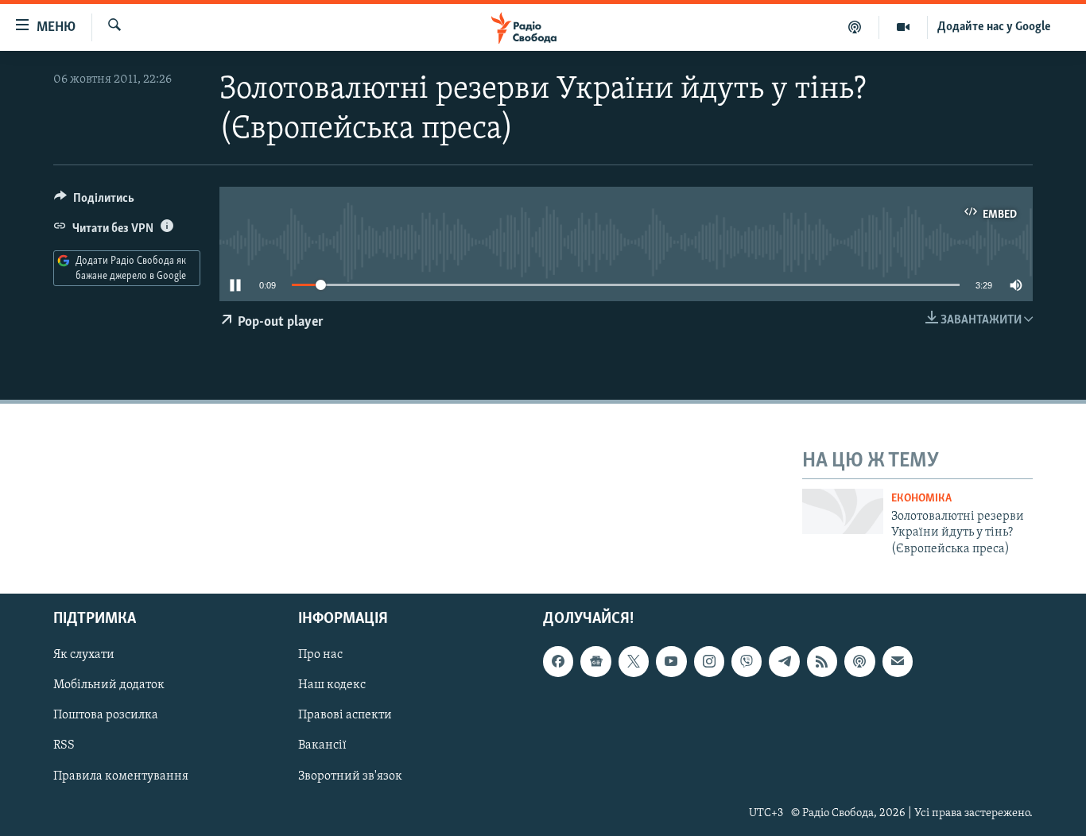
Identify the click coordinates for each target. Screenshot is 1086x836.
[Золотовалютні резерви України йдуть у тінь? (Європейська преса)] (842, 511)
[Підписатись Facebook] (558, 661)
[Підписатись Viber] (746, 661)
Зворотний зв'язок (350, 776)
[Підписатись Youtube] (671, 661)
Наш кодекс (332, 685)
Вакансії (322, 746)
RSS (64, 746)
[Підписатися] (897, 661)
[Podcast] (859, 661)
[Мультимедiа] (903, 27)
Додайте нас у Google (994, 27)
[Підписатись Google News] (595, 661)
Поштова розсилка (105, 716)
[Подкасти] (855, 27)
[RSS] (822, 661)
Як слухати (83, 654)
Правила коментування (120, 776)
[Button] (94, 202)
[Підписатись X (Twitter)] (634, 661)
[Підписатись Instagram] (709, 661)
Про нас (320, 654)
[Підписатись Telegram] (784, 661)
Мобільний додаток (109, 685)
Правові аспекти (345, 716)
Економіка (921, 499)
